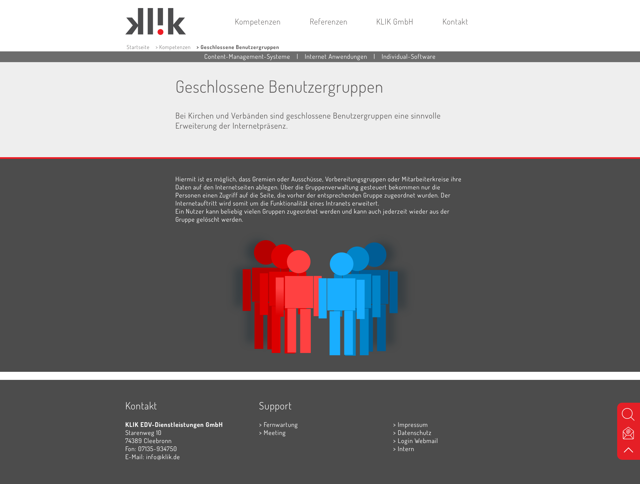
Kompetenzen (258, 21)
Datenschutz (415, 432)
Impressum (413, 424)
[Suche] (629, 414)
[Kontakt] (629, 432)
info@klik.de (163, 456)
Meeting (275, 432)
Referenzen (329, 21)
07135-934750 (157, 448)
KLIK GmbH (395, 21)
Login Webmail (418, 440)
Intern (406, 448)
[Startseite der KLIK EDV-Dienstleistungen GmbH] (156, 8)
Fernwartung (281, 424)
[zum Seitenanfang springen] (629, 450)
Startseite (138, 47)
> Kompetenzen (173, 47)
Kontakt (455, 21)
